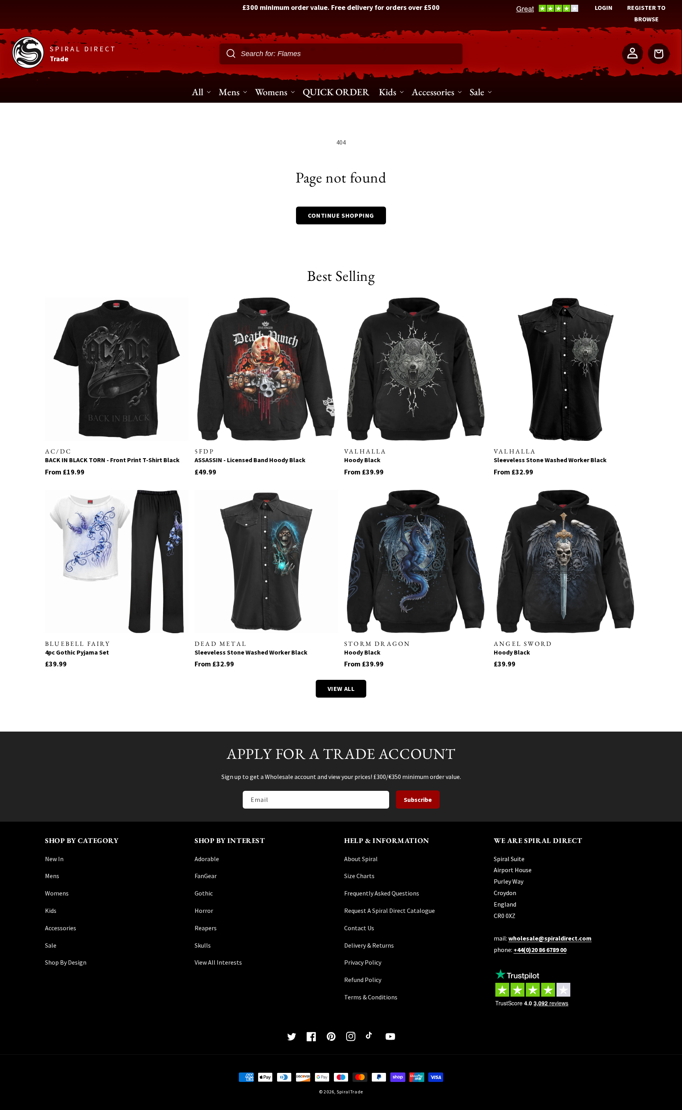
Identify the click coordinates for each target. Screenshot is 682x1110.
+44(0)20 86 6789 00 (539, 950)
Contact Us (359, 928)
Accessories (60, 928)
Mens (52, 876)
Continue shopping (341, 215)
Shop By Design (65, 962)
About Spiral (361, 859)
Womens (57, 893)
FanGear (206, 876)
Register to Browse (646, 13)
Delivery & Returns (369, 945)
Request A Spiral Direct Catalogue (389, 910)
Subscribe (418, 799)
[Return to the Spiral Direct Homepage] (28, 66)
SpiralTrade (350, 1092)
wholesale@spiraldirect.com (550, 938)
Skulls (203, 945)
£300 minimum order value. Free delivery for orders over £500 (341, 7)
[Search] (231, 53)
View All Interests (218, 962)
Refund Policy (362, 980)
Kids (50, 910)
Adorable (207, 859)
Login (604, 7)
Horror (204, 910)
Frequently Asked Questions (381, 893)
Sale (50, 945)
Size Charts (359, 876)
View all (341, 688)
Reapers (206, 928)
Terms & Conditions (370, 997)
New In (54, 859)
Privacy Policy (362, 962)
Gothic (204, 893)
